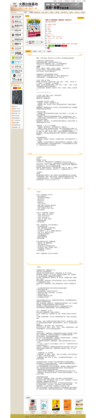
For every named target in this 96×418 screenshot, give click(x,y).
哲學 (57, 43)
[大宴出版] (17, 54)
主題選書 (51, 12)
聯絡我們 (83, 12)
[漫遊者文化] (17, 27)
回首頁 (84, 1)
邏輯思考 (64, 43)
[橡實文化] (17, 23)
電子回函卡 (73, 1)
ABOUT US (79, 1)
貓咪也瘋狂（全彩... (17, 113)
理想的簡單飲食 (16, 122)
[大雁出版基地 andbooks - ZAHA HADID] (63, 9)
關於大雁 (77, 12)
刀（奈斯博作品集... (17, 120)
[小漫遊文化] (17, 81)
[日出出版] (17, 50)
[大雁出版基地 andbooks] (27, 9)
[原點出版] (17, 32)
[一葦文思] (17, 76)
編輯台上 (71, 12)
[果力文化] (17, 59)
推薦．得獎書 (44, 12)
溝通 (55, 43)
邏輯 (72, 43)
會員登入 (55, 1)
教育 (49, 43)
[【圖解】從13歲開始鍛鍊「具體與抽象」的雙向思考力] (42, 39)
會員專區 (57, 12)
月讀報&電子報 (37, 12)
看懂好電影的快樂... (17, 125)
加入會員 (60, 1)
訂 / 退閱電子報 (66, 1)
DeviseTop (69, 416)
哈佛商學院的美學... (17, 111)
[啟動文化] (17, 45)
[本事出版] (17, 68)
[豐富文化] (17, 72)
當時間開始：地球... (17, 127)
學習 (52, 43)
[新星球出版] (17, 41)
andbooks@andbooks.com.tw (56, 416)
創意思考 (68, 43)
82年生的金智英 (16, 115)
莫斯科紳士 (15, 106)
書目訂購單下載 (64, 12)
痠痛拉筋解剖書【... (17, 118)
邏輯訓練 (75, 43)
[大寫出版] (17, 36)
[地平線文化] (17, 63)
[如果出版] (17, 18)
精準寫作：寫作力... (17, 108)
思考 (60, 43)
